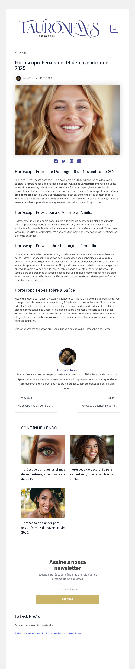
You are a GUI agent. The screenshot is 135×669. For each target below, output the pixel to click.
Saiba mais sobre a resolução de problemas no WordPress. (48, 633)
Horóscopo (21, 52)
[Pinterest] (71, 161)
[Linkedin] (79, 161)
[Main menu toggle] (114, 29)
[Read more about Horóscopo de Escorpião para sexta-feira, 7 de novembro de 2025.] (92, 449)
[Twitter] (63, 161)
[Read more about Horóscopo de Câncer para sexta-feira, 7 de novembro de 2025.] (43, 503)
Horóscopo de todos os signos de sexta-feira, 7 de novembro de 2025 (43, 474)
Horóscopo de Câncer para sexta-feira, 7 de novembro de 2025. (43, 527)
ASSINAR (67, 599)
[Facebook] (56, 161)
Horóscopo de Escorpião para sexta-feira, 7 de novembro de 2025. (91, 474)
